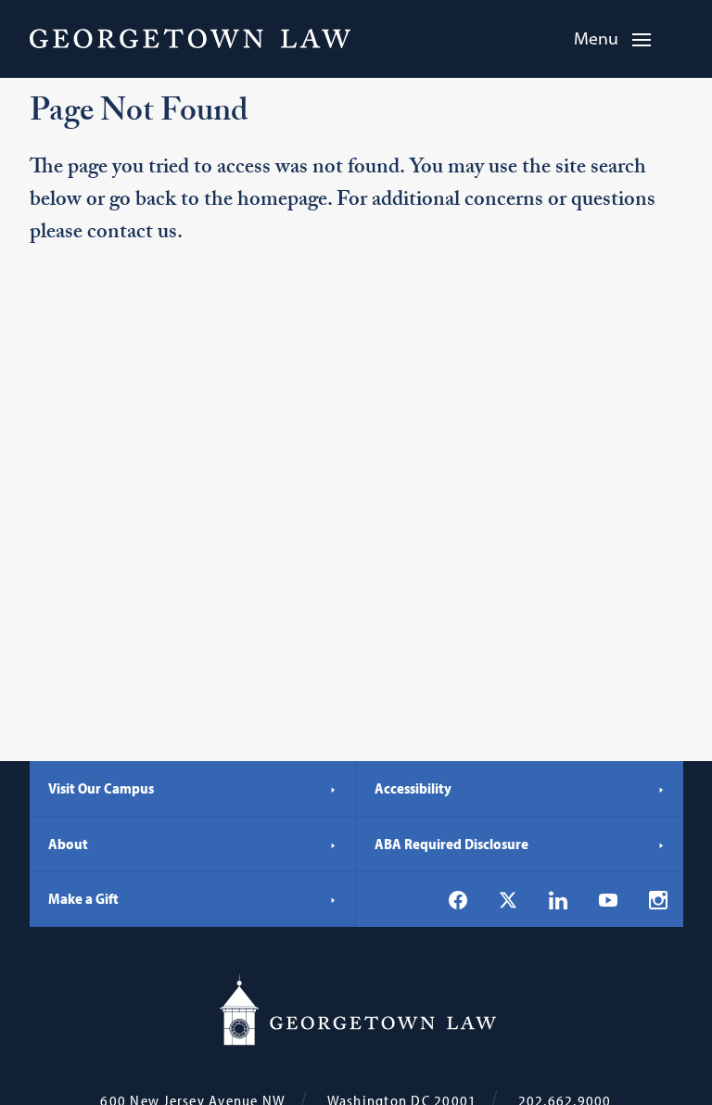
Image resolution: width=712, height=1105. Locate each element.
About (68, 843)
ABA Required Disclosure (451, 843)
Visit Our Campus (101, 788)
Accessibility (413, 788)
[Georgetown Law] (190, 38)
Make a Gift (83, 898)
